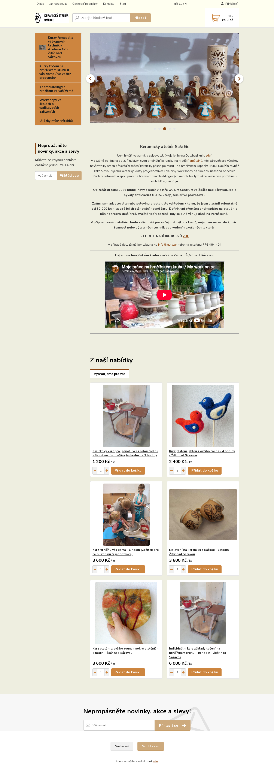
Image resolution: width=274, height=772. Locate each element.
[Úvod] (52, 17)
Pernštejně (195, 160)
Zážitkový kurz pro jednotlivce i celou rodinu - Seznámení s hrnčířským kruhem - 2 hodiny (125, 453)
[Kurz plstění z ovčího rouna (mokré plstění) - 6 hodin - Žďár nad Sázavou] (126, 613)
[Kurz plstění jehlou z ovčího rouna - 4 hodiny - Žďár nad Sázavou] (203, 416)
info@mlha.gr (167, 244)
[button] (90, 78)
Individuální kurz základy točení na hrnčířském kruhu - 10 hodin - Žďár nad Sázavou (197, 653)
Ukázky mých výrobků (56, 121)
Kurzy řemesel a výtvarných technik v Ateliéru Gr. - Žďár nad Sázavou (60, 47)
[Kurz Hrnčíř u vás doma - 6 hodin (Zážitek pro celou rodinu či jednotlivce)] (126, 515)
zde (208, 155)
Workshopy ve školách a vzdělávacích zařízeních (50, 106)
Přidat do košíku (128, 470)
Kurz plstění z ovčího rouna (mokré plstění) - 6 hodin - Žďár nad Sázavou (125, 651)
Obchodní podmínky (85, 4)
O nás (40, 4)
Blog (123, 4)
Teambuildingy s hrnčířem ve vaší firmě (56, 89)
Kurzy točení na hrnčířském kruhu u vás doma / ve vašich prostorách (55, 72)
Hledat (140, 17)
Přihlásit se (69, 175)
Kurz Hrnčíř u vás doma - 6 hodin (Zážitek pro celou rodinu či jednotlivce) (125, 552)
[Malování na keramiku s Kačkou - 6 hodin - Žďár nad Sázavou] (203, 515)
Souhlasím (150, 746)
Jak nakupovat (58, 4)
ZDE (186, 236)
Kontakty (108, 4)
